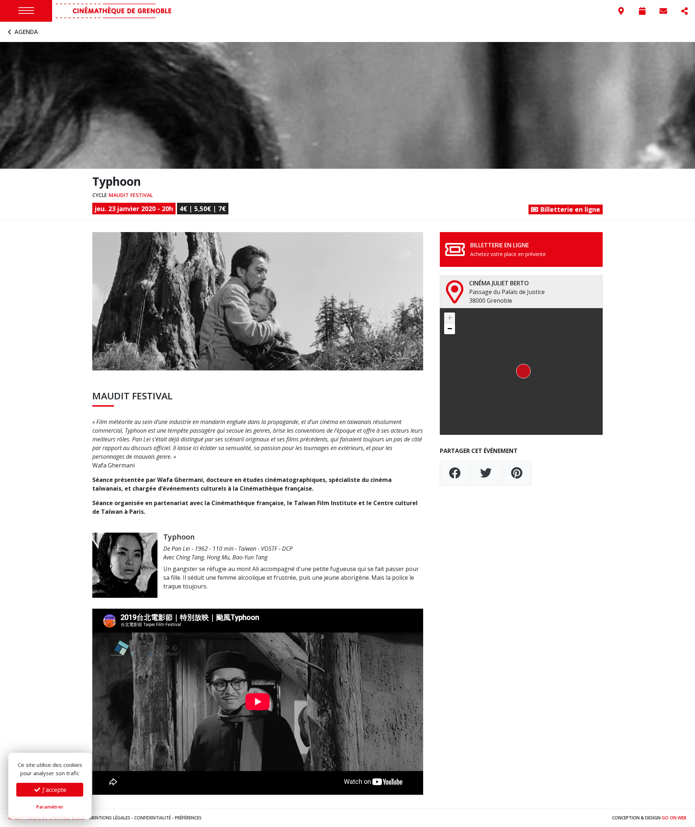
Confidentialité (152, 818)
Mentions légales (109, 818)
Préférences (188, 818)
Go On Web (674, 818)
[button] (521, 371)
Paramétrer (49, 806)
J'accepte (53, 790)
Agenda (25, 32)
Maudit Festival (131, 195)
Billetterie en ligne (569, 209)
